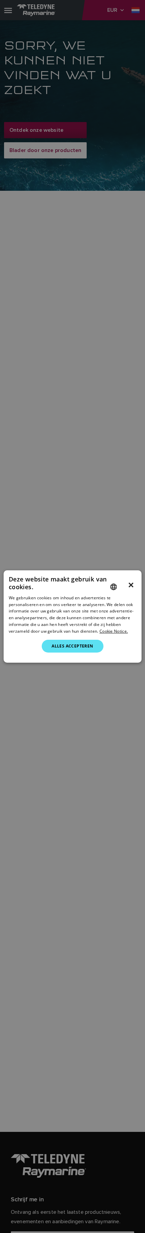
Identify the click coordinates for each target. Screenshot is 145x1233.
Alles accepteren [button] (72, 646)
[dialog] (73, 616)
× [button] (131, 585)
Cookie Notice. (113, 631)
